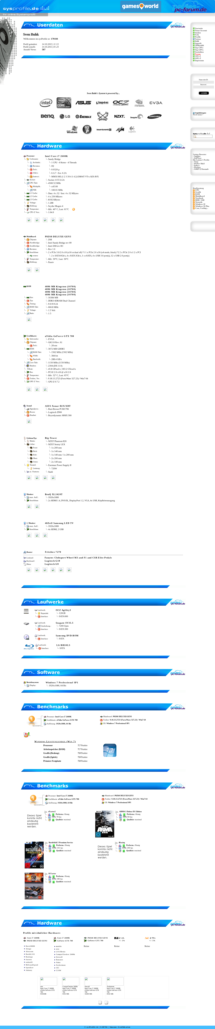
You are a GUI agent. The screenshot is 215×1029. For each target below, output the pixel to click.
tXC (57, 968)
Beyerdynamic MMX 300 (60, 415)
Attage (28, 949)
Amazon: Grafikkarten (120, 1027)
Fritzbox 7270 (53, 552)
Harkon (197, 167)
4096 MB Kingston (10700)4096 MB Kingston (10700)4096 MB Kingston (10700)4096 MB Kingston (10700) (60, 290)
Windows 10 (200, 204)
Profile (198, 37)
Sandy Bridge (54, 159)
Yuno (196, 162)
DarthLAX (30, 954)
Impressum (199, 61)
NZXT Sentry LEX (56, 444)
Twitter (198, 39)
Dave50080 (30, 946)
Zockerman (61, 965)
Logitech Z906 (55, 412)
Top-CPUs (199, 48)
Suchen (198, 33)
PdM (197, 41)
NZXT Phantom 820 (57, 441)
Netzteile (198, 202)
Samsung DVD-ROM (67, 635)
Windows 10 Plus (202, 206)
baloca (197, 165)
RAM (197, 194)
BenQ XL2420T (54, 494)
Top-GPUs (199, 50)
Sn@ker (197, 156)
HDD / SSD (199, 200)
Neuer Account (201, 31)
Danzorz (59, 960)
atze (57, 949)
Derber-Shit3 (199, 164)
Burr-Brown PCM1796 (58, 409)
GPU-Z (198, 58)
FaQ (197, 35)
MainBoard (200, 196)
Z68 (50, 239)
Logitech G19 (52, 561)
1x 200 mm (56, 447)
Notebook (199, 198)
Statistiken (199, 52)
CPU (197, 190)
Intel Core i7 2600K (56, 156)
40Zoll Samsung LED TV (59, 523)
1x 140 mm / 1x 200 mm (62, 454)
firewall (59, 957)
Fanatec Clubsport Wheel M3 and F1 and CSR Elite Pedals (78, 557)
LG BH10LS (63, 645)
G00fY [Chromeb (201, 169)
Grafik (198, 192)
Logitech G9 (52, 564)
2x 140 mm (56, 461)
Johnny (29, 970)
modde (59, 946)
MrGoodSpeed (32, 965)
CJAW (58, 970)
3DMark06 (199, 45)
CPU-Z (198, 56)
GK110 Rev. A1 (55, 342)
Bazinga (29, 957)
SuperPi (198, 43)
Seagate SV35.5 (65, 623)
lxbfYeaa (197, 158)
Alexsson (29, 951)
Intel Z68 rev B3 (55, 246)
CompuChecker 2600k (65, 954)
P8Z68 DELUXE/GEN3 (58, 236)
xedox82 (29, 962)
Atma (58, 962)
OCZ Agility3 (63, 610)
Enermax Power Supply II (59, 465)
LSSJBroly (61, 952)
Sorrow (29, 959)
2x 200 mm (56, 458)
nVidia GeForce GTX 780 (59, 336)
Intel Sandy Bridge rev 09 (60, 242)
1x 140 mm (56, 451)
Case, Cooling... (201, 208)
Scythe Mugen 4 (55, 206)
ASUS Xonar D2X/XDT (58, 406)
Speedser (29, 968)
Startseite (199, 28)
